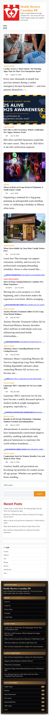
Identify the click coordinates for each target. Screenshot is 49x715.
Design (6, 562)
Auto (5, 573)
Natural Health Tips (9, 702)
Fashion (6, 555)
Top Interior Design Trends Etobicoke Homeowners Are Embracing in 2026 (24, 669)
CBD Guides (8, 706)
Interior (6, 566)
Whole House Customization (12, 665)
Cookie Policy (8, 617)
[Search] (45, 27)
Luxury (6, 551)
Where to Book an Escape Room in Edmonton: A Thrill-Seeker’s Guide (24, 639)
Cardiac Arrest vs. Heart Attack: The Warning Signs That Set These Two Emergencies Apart (23, 628)
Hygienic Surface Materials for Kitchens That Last (18, 661)
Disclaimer (7, 613)
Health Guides (9, 66)
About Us (7, 602)
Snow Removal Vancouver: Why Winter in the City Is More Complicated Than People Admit (21, 675)
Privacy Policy (8, 609)
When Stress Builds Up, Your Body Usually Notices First (22, 526)
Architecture (8, 569)
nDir (6, 75)
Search (39, 493)
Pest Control (7, 698)
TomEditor (8, 288)
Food (5, 710)
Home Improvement (11, 279)
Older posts (8, 485)
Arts (5, 559)
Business (7, 690)
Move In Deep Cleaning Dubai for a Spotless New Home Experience (23, 646)
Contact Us (7, 605)
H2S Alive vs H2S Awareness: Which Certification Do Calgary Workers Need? (22, 634)
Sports (6, 185)
